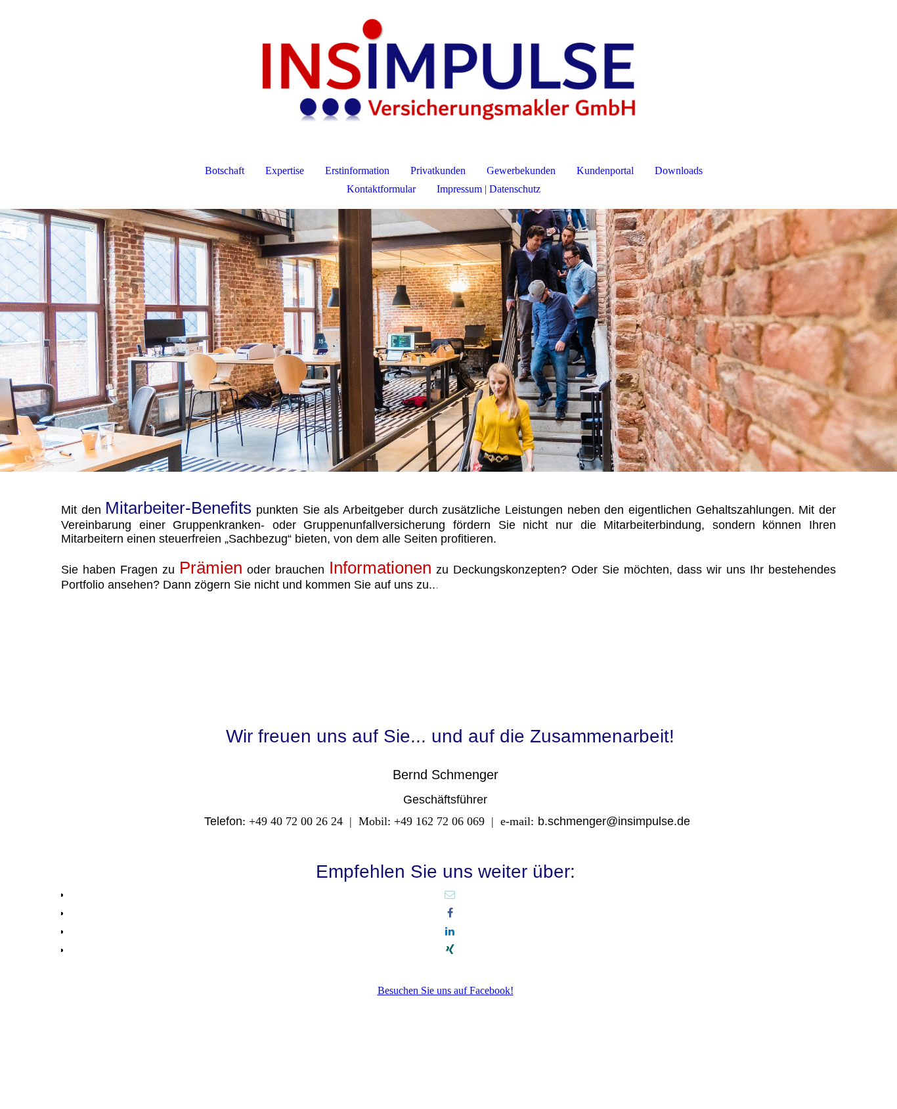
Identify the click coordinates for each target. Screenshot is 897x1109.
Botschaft (224, 170)
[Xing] (450, 949)
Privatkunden (438, 170)
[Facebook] (450, 912)
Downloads (679, 170)
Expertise (284, 170)
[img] (448, 69)
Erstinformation (357, 170)
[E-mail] (450, 894)
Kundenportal (605, 170)
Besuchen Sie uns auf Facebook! (446, 990)
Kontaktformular (381, 188)
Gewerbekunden (521, 170)
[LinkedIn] (449, 931)
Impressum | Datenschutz (488, 188)
